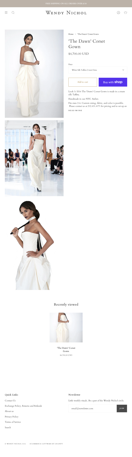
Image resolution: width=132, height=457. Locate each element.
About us (9, 411)
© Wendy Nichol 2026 (15, 444)
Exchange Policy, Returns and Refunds (23, 405)
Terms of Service (13, 422)
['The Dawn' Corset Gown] (66, 327)
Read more (75, 111)
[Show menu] (7, 12)
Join (122, 408)
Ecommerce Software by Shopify (46, 444)
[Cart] (125, 12)
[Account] (118, 12)
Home (70, 34)
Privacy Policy (11, 416)
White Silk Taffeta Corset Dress (84, 70)
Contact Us (10, 400)
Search (8, 427)
